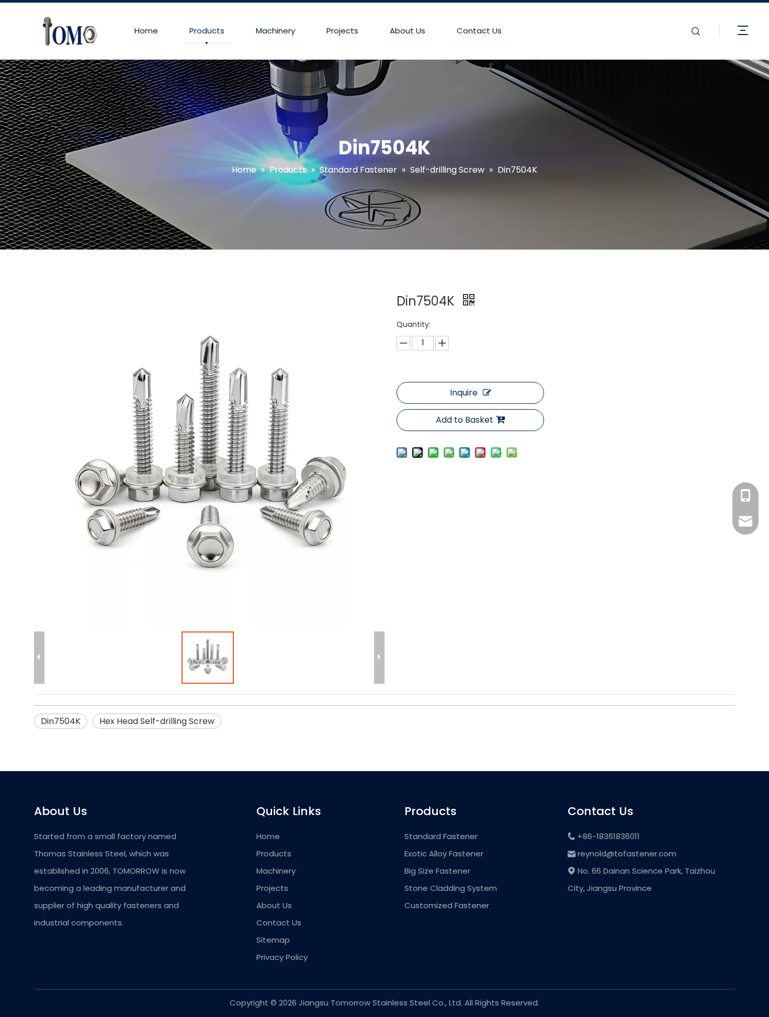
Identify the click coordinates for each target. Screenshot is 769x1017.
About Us (407, 30)
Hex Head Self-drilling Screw (156, 721)
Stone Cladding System (450, 888)
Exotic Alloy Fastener (443, 853)
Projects (342, 30)
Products (206, 30)
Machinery (275, 30)
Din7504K (61, 721)
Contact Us (479, 30)
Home (146, 30)
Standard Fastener (441, 836)
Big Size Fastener (437, 870)
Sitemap (273, 939)
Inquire (464, 393)
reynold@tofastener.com (627, 853)
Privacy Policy (282, 957)
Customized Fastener (446, 905)
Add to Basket (464, 420)
